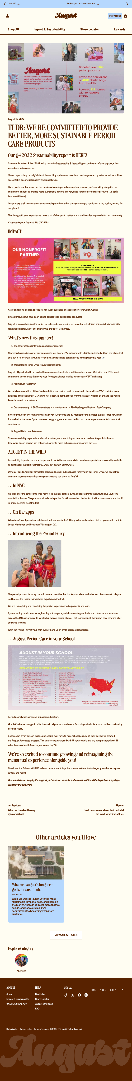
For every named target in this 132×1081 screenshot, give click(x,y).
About (9, 994)
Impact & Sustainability (17, 999)
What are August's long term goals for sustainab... (32, 887)
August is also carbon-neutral (22, 324)
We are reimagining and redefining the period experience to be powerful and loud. (49, 606)
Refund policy (12, 1029)
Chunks (86, 353)
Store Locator (42, 999)
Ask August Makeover (25, 383)
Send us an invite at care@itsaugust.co (69, 629)
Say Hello (40, 994)
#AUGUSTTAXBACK (16, 1003)
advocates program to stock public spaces (55, 472)
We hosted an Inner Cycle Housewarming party (37, 364)
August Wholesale (44, 1003)
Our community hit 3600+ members (32, 407)
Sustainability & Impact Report (71, 163)
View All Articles (66, 934)
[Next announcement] (127, 3)
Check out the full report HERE (23, 768)
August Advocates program (25, 740)
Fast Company (104, 407)
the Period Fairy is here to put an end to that (42, 599)
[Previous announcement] (4, 3)
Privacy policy (26, 1029)
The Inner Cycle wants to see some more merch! (38, 346)
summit (33, 498)
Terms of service (41, 1029)
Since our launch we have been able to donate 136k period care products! (45, 316)
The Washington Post (81, 407)
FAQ (37, 1008)
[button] (125, 15)
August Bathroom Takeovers (28, 431)
